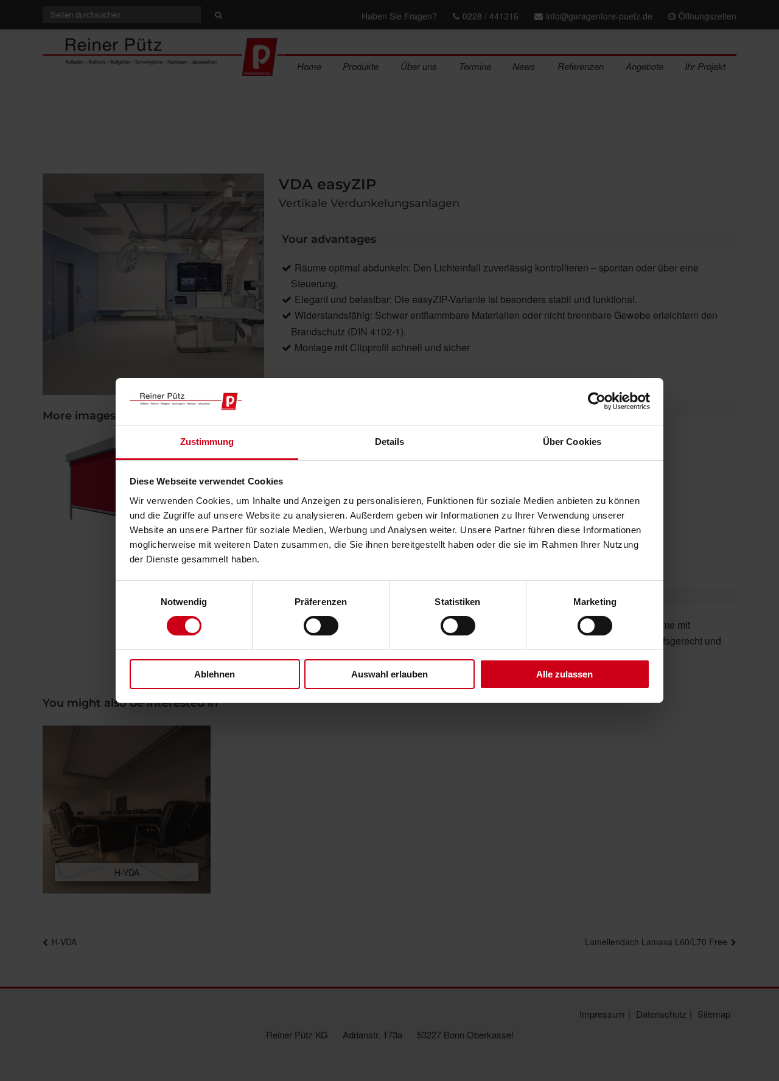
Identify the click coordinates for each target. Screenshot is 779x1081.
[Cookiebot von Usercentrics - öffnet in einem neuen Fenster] (596, 401)
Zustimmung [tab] (207, 441)
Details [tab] (390, 441)
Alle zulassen (564, 674)
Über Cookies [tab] (572, 441)
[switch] (321, 625)
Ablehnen (214, 674)
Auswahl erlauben (389, 674)
